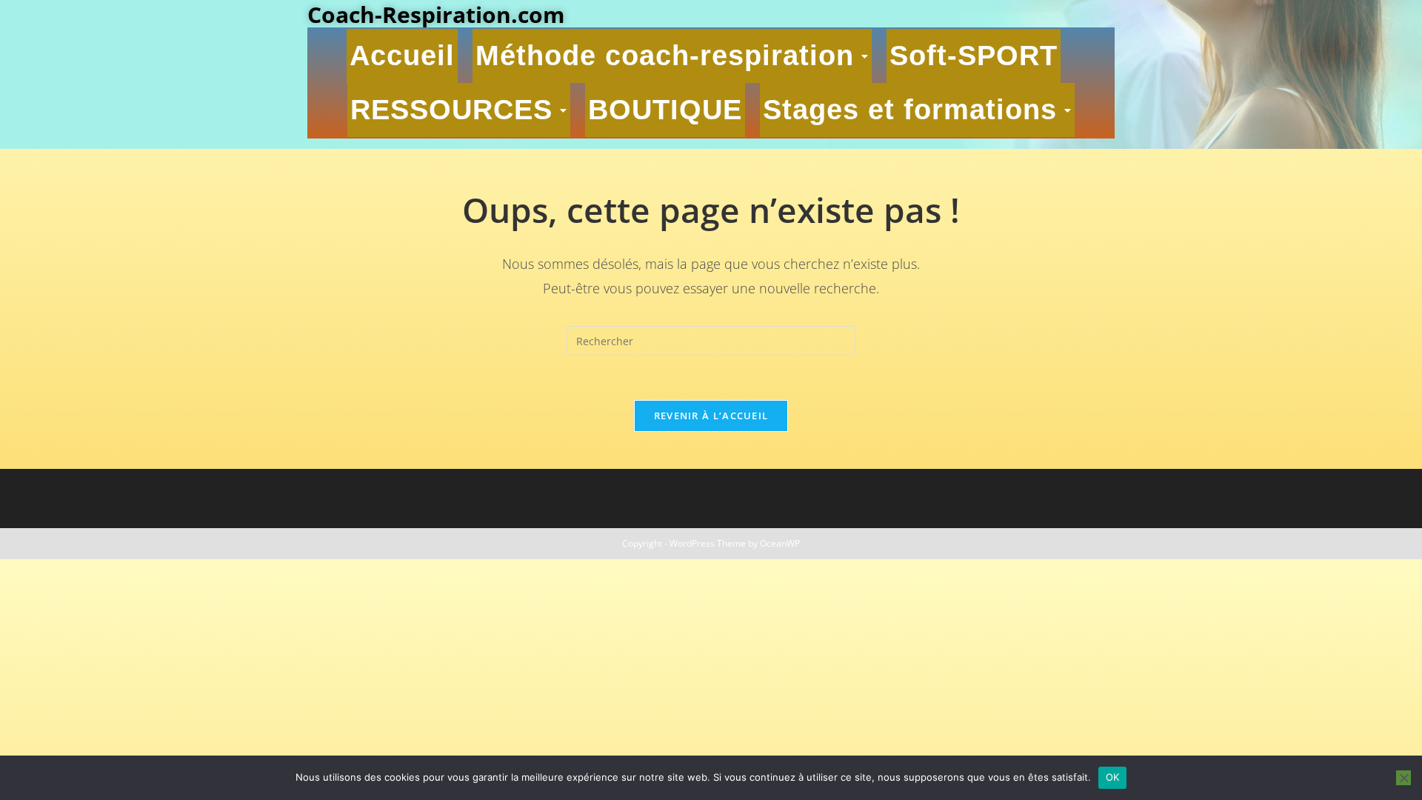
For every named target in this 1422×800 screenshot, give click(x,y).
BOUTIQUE (665, 109)
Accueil (402, 55)
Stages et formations (910, 109)
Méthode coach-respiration (664, 55)
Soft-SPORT (973, 55)
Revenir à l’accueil (711, 415)
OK (1113, 777)
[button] (672, 56)
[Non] (1403, 777)
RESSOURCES (451, 109)
